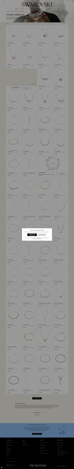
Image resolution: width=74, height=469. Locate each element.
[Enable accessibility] (1, 467)
